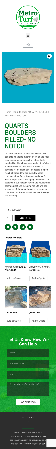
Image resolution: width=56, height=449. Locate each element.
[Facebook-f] (28, 422)
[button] (28, 35)
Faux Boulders (20, 112)
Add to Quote (25, 218)
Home (8, 112)
